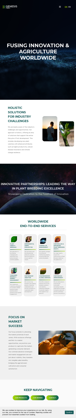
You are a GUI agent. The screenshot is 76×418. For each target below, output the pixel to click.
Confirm (69, 412)
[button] (60, 7)
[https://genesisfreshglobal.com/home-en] (9, 7)
